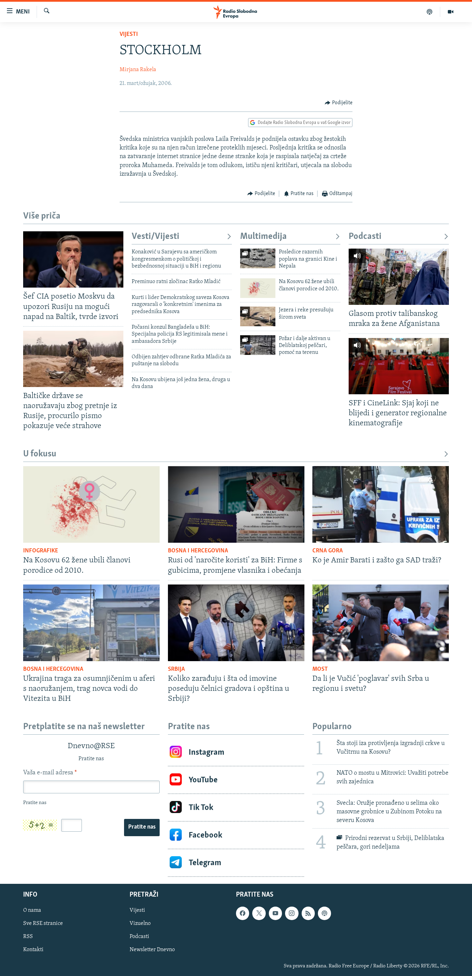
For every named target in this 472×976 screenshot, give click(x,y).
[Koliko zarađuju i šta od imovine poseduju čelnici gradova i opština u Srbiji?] (236, 622)
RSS (28, 937)
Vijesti (129, 34)
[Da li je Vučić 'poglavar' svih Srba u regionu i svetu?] (380, 622)
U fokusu (39, 454)
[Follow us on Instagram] (291, 913)
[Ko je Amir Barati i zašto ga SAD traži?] (380, 504)
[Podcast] (429, 12)
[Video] (450, 12)
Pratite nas (141, 827)
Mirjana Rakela (138, 70)
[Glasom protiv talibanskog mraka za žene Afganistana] (399, 277)
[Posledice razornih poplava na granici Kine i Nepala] (257, 258)
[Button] (338, 102)
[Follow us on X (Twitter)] (258, 913)
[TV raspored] (324, 913)
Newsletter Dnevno (152, 950)
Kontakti (33, 950)
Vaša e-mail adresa (50, 773)
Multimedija (263, 236)
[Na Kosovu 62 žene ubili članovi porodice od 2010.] (257, 288)
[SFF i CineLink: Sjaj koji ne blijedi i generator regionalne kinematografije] (399, 366)
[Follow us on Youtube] (275, 913)
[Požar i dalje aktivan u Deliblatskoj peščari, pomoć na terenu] (257, 345)
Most (320, 669)
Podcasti (365, 236)
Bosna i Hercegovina (198, 551)
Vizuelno (140, 924)
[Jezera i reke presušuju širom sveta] (257, 316)
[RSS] (308, 913)
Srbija (176, 669)
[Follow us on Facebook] (242, 913)
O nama (32, 911)
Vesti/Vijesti (155, 236)
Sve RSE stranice (43, 924)
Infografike (40, 551)
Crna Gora (327, 551)
